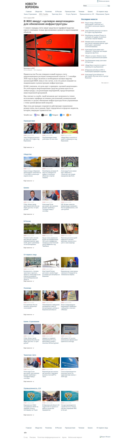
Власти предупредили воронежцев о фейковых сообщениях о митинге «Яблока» (68, 307)
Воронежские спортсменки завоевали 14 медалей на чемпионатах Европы (69, 272)
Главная (29, 11)
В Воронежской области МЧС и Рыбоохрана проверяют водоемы (95, 70)
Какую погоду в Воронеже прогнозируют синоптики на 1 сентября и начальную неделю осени (32, 173)
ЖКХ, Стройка (43, 14)
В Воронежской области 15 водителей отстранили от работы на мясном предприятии (50, 407)
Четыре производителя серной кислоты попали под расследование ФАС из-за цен (69, 407)
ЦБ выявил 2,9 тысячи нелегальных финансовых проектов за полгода (69, 339)
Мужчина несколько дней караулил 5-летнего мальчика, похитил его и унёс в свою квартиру (69, 240)
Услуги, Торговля (71, 14)
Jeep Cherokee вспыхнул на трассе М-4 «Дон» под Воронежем (31, 139)
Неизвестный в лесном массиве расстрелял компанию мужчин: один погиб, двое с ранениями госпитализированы (31, 241)
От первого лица (102, 11)
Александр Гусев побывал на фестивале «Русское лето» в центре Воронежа (96, 76)
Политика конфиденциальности (48, 437)
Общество (38, 11)
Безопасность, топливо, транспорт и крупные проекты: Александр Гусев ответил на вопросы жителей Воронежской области (32, 275)
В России (58, 11)
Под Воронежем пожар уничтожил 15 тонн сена (49, 138)
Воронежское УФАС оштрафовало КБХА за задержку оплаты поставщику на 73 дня (31, 407)
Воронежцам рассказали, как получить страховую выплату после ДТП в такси (50, 374)
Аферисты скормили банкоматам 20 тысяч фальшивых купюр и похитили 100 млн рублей (50, 340)
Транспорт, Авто (57, 14)
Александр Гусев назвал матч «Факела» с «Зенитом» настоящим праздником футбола (69, 173)
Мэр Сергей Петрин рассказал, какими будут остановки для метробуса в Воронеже (51, 273)
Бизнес (90, 11)
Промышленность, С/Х (87, 14)
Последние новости (89, 19)
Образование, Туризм (102, 14)
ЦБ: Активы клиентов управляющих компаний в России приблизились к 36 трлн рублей (69, 207)
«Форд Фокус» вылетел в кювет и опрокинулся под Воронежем (69, 139)
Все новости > (105, 83)
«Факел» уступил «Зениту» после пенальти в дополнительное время (96, 56)
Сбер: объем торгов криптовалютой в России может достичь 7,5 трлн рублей (31, 207)
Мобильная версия (104, 1)
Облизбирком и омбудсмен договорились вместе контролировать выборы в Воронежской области (51, 307)
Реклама (33, 437)
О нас (26, 437)
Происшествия (70, 11)
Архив (64, 437)
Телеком (81, 11)
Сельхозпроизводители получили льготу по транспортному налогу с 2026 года (68, 374)
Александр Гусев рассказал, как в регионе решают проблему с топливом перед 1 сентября (50, 208)
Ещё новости (28, 147)
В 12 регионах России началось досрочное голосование (30, 306)
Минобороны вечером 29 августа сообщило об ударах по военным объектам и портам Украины (50, 174)
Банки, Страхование (30, 14)
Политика (48, 11)
